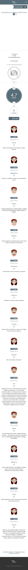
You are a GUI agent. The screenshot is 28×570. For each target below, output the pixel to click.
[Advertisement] (14, 35)
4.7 (14, 14)
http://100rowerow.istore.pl (15, 64)
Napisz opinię (15, 118)
